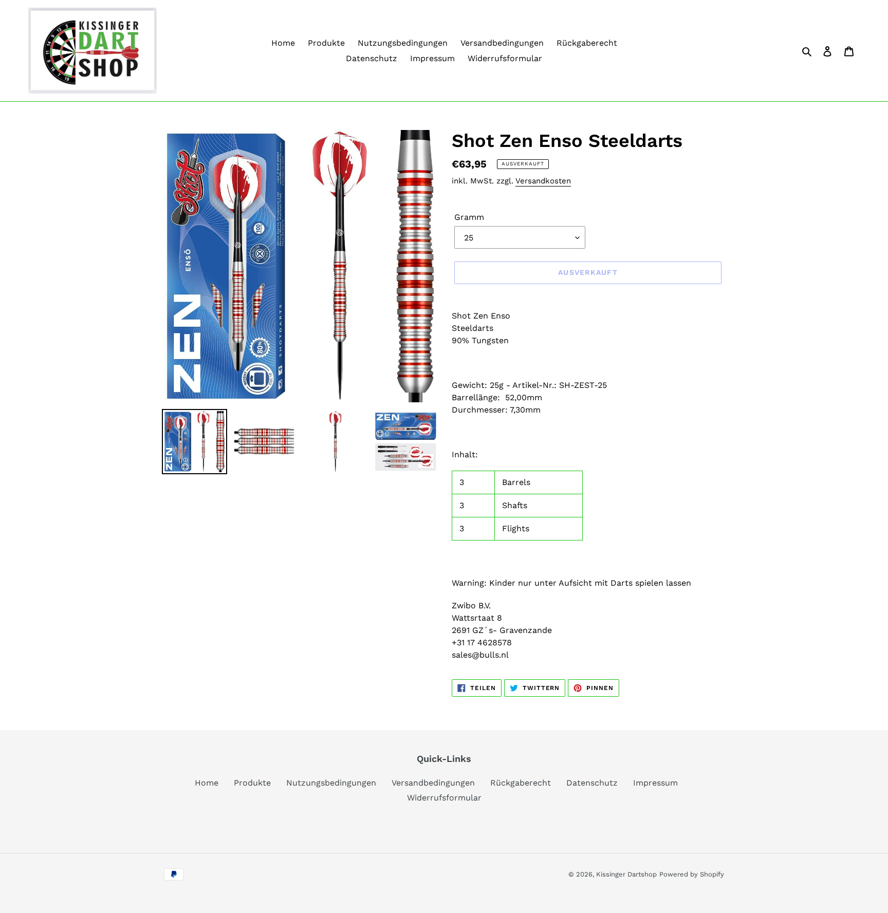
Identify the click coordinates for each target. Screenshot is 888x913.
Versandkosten (543, 180)
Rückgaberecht (520, 783)
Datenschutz (592, 783)
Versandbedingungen (433, 783)
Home (206, 783)
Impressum (655, 783)
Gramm (469, 217)
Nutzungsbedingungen (331, 783)
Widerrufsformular (444, 798)
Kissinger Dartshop (626, 874)
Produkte (252, 783)
